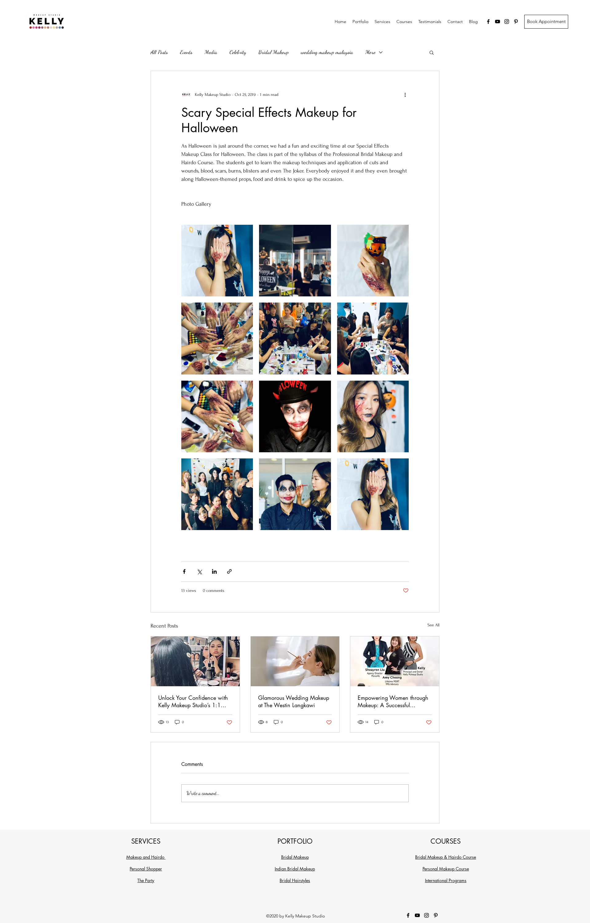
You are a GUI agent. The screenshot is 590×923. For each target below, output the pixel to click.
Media (211, 52)
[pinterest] (516, 21)
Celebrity (238, 52)
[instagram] (507, 21)
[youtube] (497, 21)
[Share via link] (229, 571)
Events (186, 52)
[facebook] (488, 21)
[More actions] (405, 94)
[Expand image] (217, 260)
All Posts (159, 52)
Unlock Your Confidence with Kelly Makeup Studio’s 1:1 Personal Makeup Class (193, 701)
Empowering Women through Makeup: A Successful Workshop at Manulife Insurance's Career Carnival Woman (393, 701)
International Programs (445, 880)
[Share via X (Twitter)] (199, 571)
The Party (145, 880)
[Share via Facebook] (184, 571)
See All (433, 625)
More (370, 52)
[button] (432, 52)
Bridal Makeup (273, 52)
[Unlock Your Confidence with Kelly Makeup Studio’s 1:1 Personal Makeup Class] (195, 661)
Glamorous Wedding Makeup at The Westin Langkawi (293, 701)
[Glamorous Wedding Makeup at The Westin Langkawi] (295, 661)
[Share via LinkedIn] (214, 571)
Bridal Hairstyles (295, 880)
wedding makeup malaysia (327, 52)
